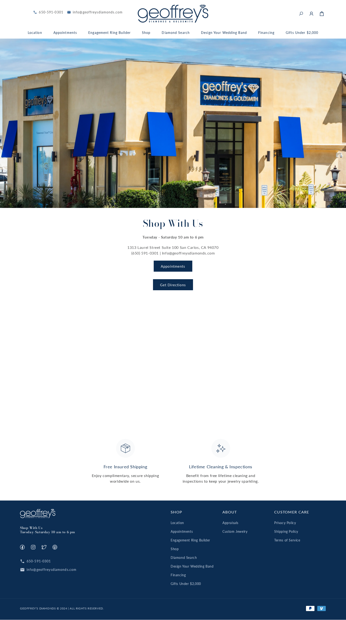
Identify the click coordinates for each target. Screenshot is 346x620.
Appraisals (230, 523)
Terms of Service (287, 540)
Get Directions (173, 285)
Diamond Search (184, 558)
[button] (301, 13)
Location (177, 523)
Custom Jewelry (234, 531)
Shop (175, 549)
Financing (178, 575)
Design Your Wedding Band (192, 566)
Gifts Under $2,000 (186, 584)
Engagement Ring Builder (190, 540)
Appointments (173, 266)
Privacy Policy (285, 523)
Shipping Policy (286, 531)
